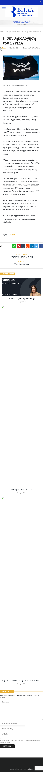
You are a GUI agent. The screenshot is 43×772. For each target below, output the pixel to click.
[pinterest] (19, 246)
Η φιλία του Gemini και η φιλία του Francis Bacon (21, 681)
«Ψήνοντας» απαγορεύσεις (21, 255)
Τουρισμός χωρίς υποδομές (21, 490)
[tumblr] (23, 246)
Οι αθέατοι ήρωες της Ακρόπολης (21, 299)
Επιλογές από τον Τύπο (13, 32)
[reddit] (28, 246)
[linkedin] (32, 246)
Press (4, 48)
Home (2, 32)
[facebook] (41, 246)
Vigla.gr (30, 769)
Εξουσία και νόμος (21, 263)
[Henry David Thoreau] (21, 22)
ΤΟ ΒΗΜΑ (11, 234)
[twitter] (36, 246)
